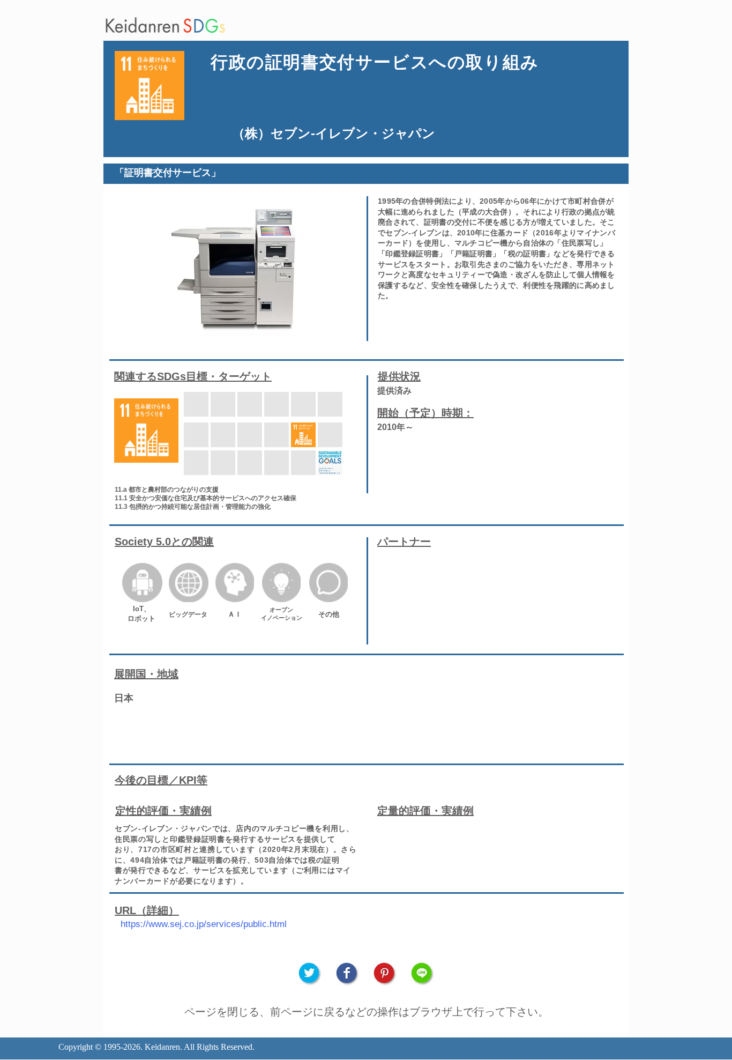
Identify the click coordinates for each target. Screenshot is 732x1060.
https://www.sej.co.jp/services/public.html (204, 924)
